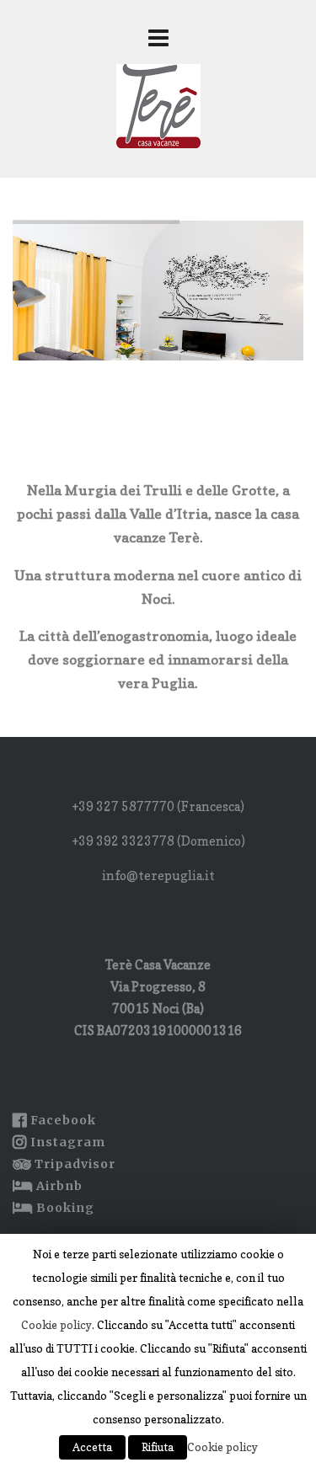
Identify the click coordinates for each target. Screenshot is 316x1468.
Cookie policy (56, 1325)
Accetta (92, 1447)
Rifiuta (158, 1447)
